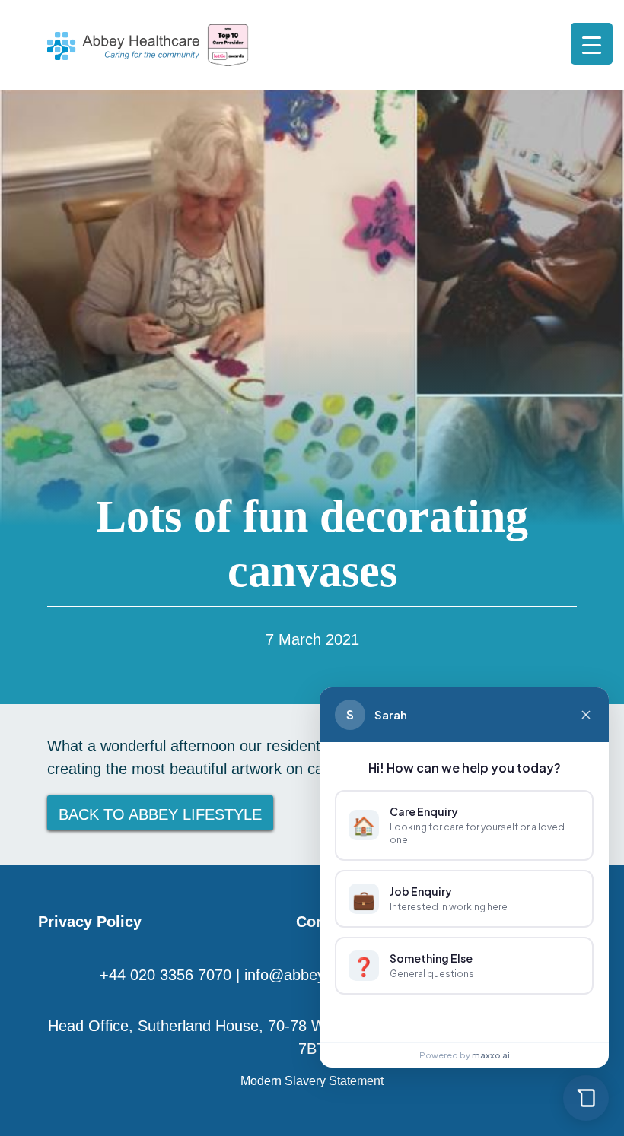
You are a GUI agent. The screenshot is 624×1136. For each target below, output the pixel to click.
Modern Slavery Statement (312, 1080)
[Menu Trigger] (592, 44)
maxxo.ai (491, 1055)
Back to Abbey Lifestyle (160, 814)
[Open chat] (586, 1098)
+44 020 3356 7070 (165, 974)
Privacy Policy (90, 921)
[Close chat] (586, 714)
